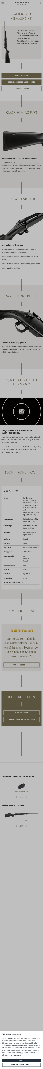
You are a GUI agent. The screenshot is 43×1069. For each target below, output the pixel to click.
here (21, 1052)
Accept (21, 1060)
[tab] (21, 139)
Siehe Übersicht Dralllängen (30, 547)
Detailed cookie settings (21, 1065)
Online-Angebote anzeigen (21, 82)
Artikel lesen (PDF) (21, 665)
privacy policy (17, 1055)
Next (26, 797)
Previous (16, 797)
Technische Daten (21, 88)
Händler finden (21, 75)
